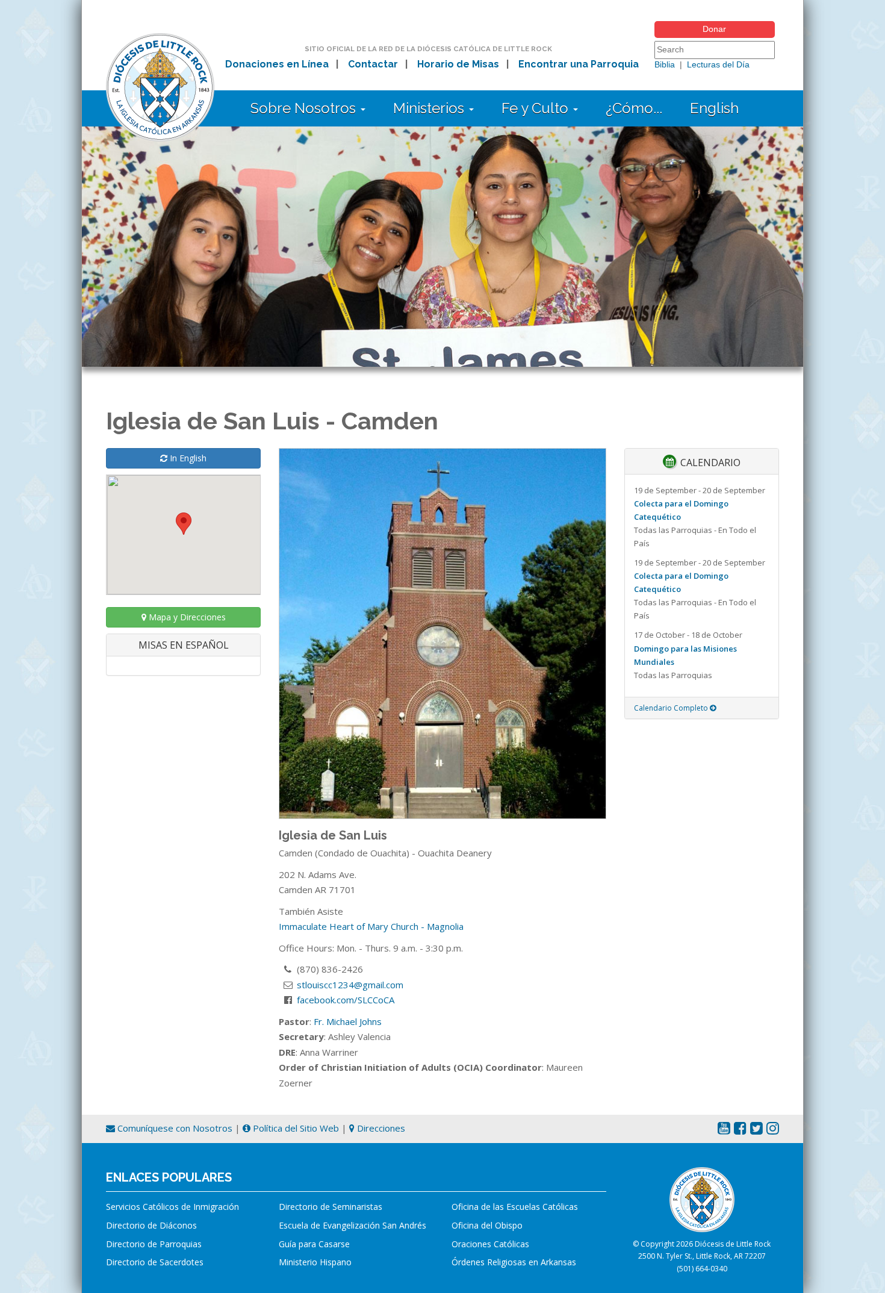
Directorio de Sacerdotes (154, 1262)
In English (186, 458)
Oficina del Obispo (487, 1225)
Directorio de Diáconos (151, 1225)
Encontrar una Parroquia (578, 64)
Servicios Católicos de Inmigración (172, 1206)
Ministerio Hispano (315, 1262)
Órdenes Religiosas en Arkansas (514, 1262)
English (714, 108)
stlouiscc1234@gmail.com (350, 985)
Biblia (664, 64)
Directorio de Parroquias (154, 1244)
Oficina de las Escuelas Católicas (515, 1206)
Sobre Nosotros (304, 108)
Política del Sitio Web (294, 1128)
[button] (183, 524)
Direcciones (380, 1128)
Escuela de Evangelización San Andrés (352, 1225)
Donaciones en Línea (277, 64)
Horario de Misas (458, 64)
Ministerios (430, 108)
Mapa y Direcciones (186, 617)
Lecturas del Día (718, 64)
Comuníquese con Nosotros (173, 1128)
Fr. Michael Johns (348, 1021)
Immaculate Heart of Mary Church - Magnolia (371, 926)
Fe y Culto (537, 108)
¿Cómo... (634, 108)
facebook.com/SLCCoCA (345, 1000)
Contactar (373, 64)
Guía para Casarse (314, 1244)
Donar (714, 29)
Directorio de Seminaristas (330, 1206)
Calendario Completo (672, 708)
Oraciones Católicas (490, 1244)
